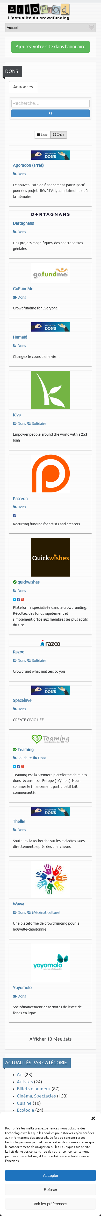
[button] (93, 1118)
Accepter (50, 1175)
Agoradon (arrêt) (28, 165)
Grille (60, 134)
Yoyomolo (22, 987)
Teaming (26, 749)
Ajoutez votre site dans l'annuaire (50, 46)
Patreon (20, 498)
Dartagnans (23, 223)
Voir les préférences (50, 1204)
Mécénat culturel (45, 913)
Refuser (50, 1189)
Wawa (18, 904)
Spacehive (22, 700)
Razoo (18, 652)
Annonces (23, 87)
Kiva (17, 415)
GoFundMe (23, 288)
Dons (21, 174)
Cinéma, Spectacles (36, 1096)
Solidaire (38, 424)
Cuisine (24, 1103)
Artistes (25, 1082)
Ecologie (25, 1110)
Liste (44, 134)
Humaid (20, 337)
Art (20, 1075)
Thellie (19, 821)
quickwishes (29, 582)
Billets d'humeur (34, 1089)
